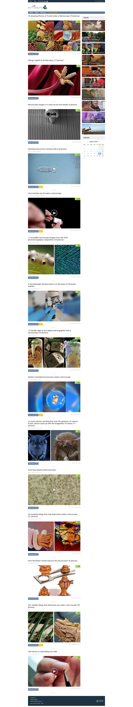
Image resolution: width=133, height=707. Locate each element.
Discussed (41, 1)
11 (87, 151)
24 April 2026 (77, 142)
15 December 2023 (75, 507)
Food (29, 18)
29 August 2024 (76, 414)
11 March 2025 (77, 186)
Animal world (31, 289)
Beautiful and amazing (34, 196)
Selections (43, 12)
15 (99, 151)
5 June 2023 (77, 553)
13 (94, 151)
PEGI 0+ (33, 18)
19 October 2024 (76, 370)
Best (35, 1)
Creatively (30, 242)
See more (32, 54)
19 (91, 153)
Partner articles (33, 699)
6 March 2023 (77, 598)
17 (84, 153)
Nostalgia (30, 563)
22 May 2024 (77, 463)
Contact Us (33, 697)
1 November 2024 (76, 323)
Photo (31, 12)
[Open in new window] (37, 54)
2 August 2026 (77, 53)
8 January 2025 (77, 277)
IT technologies (32, 107)
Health (30, 63)
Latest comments (52, 12)
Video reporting (32, 151)
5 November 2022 (76, 689)
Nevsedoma (40, 8)
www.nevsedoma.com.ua (35, 701)
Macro (29, 335)
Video (36, 12)
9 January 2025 (77, 230)
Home (30, 1)
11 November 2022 (75, 644)
